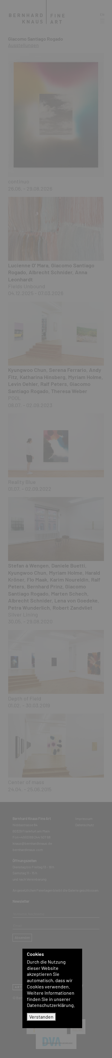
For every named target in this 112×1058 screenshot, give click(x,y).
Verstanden (41, 1016)
